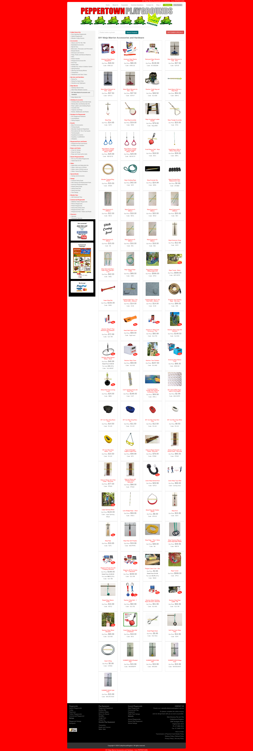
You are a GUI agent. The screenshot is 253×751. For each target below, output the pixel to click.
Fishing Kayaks (75, 127)
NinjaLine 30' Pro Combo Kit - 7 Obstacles (130, 570)
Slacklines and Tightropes (78, 83)
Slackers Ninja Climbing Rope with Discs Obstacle (152, 600)
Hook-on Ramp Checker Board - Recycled (152, 450)
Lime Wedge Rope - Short (130, 510)
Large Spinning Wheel (108, 509)
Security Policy (179, 738)
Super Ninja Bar (107, 300)
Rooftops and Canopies (77, 145)
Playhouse (72, 712)
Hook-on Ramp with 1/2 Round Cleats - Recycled (175, 450)
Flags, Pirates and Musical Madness (81, 54)
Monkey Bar (102, 710)
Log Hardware (75, 118)
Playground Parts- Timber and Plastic (81, 211)
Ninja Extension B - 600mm (130, 240)
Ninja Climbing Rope (130, 180)
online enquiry (179, 711)
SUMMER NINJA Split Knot (108, 691)
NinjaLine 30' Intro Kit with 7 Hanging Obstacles (108, 568)
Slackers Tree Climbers (152, 360)
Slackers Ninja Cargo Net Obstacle (175, 330)
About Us (115, 5)
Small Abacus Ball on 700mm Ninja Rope (175, 150)
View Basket (178, 5)
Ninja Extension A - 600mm (130, 210)
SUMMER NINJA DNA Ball (152, 661)
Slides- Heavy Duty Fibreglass (79, 171)
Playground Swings (75, 721)
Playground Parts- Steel (77, 209)
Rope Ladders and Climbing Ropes (81, 106)
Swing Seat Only (75, 190)
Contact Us (149, 5)
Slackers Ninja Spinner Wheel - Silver (108, 358)
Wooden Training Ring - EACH (108, 180)
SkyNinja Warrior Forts (77, 87)
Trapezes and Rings (76, 110)
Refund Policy (179, 736)
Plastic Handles (75, 58)
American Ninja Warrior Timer (174, 360)
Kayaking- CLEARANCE (78, 137)
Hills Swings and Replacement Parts (81, 182)
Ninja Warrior (74, 85)
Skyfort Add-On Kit (76, 160)
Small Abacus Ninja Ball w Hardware (130, 631)
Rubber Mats (74, 64)
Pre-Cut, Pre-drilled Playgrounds (80, 158)
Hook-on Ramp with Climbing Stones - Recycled (130, 481)
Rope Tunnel (174, 571)
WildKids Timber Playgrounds (79, 201)
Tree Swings (74, 192)
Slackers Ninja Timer (130, 360)
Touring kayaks (75, 133)
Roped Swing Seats (76, 186)
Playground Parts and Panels (78, 141)
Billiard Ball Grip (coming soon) (108, 390)
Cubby (71, 710)
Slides (72, 163)
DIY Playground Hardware (78, 116)
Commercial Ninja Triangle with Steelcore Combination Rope (152, 390)
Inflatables (74, 139)
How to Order (179, 731)
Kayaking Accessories (77, 135)
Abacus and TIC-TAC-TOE (78, 43)
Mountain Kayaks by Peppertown (80, 129)
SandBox (101, 716)
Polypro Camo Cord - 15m (152, 568)
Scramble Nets (75, 108)
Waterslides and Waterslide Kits (79, 165)
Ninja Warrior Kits (76, 97)
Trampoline (102, 725)
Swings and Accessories (77, 176)
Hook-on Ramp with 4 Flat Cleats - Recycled (108, 480)
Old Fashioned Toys (76, 197)
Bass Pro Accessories (77, 125)
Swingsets (72, 723)
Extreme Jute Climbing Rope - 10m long (174, 300)
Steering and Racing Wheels (79, 70)
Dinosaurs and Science (77, 52)
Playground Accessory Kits (78, 60)
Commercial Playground (76, 716)
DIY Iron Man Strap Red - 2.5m (152, 420)
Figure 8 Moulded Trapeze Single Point (130, 450)
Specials (73, 216)
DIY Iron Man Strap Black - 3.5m (108, 420)
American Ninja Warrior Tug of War (130, 60)
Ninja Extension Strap (175, 240)
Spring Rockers (75, 68)
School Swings (132, 723)
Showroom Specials (76, 218)
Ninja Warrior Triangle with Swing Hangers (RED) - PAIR (130, 150)
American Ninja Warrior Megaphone (108, 60)
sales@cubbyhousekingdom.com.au (172, 708)
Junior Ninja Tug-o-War (174, 480)
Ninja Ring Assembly (130, 120)
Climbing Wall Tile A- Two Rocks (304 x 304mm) (130, 300)
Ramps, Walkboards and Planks (80, 111)
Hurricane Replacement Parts (79, 184)
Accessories (74, 41)
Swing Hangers (75, 120)
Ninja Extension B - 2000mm (174, 210)
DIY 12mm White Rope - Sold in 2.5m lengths (175, 390)
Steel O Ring (108, 661)
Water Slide (102, 729)
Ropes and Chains (75, 148)
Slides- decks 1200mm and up (79, 169)
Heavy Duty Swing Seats (78, 207)
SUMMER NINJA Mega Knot (174, 661)
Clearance (73, 214)
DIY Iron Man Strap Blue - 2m (130, 420)
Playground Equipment (106, 708)
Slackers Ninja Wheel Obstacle (108, 631)
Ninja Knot (175, 510)
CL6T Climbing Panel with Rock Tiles (130, 390)
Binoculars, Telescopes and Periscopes (82, 49)
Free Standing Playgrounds (78, 34)
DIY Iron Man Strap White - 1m (174, 420)
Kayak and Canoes (104, 727)
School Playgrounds (134, 719)
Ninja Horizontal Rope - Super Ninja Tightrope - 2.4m (108, 270)
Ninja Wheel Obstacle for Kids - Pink (130, 90)
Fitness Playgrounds (76, 203)
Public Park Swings (134, 714)
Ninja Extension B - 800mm (152, 240)
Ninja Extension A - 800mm (152, 210)
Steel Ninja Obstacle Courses (79, 89)
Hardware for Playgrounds (77, 114)
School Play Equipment (135, 721)
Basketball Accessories (77, 45)
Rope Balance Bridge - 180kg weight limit (152, 270)
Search (132, 32)
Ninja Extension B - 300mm (108, 240)
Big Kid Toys (74, 47)
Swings (72, 178)
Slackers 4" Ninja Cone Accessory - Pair (152, 330)
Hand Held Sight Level (130, 330)
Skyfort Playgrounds (76, 36)
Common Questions (137, 5)
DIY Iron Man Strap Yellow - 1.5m (108, 450)
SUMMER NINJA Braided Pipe (130, 661)
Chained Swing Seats (77, 180)
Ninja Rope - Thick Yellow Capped (152, 540)
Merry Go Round (104, 714)
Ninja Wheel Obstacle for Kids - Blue (175, 60)
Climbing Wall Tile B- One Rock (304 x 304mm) (152, 300)
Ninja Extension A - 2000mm (108, 210)
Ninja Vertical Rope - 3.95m (130, 270)
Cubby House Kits (75, 32)
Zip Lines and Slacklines (77, 77)
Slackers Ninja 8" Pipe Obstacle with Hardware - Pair (108, 330)
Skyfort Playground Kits (77, 156)
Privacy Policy (169, 738)
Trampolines (74, 72)
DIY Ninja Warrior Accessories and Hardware (81, 93)
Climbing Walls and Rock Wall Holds (81, 102)
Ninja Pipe (108, 541)
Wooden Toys (74, 195)
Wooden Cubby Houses (77, 38)
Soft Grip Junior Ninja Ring (175, 631)
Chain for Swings (76, 150)
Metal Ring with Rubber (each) (152, 510)
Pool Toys (74, 62)
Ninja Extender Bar (152, 180)
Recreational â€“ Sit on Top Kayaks (80, 131)
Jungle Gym (102, 718)
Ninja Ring (108, 120)
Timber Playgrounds (75, 714)
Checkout (168, 5)
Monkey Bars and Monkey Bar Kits (80, 104)
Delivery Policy (169, 736)
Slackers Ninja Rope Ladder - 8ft (175, 600)
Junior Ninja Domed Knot (152, 480)
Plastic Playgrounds (76, 205)
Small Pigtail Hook (152, 631)
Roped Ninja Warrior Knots (108, 600)
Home (108, 5)
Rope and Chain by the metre (79, 154)
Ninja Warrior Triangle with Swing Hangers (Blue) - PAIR (108, 150)
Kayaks (72, 123)
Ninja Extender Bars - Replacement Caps (175, 180)
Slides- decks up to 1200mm (79, 167)
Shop (158, 5)
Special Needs (74, 174)
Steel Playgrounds (133, 708)
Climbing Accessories (76, 100)
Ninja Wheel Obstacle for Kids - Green (108, 90)
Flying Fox (74, 79)
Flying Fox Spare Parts (77, 81)
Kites (72, 56)
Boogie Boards (75, 51)
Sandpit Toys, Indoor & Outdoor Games (81, 66)
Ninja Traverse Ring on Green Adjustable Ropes (175, 540)
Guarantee (124, 5)
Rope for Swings (75, 152)
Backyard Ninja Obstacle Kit (152, 60)
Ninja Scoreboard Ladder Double (152, 120)
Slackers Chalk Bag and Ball (152, 90)
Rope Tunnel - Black (175, 270)
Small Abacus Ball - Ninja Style (152, 150)
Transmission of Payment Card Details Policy (170, 734)
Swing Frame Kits (76, 188)
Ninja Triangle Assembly (175, 120)
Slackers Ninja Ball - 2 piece (130, 600)
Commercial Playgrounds (77, 199)
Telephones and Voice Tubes (79, 74)
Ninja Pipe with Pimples (130, 541)
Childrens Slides (104, 712)
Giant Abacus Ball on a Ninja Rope (174, 90)
